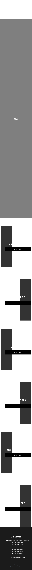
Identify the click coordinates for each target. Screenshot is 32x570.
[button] (18, 249)
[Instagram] (20, 565)
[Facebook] (11, 565)
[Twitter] (15, 565)
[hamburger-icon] (29, 2)
